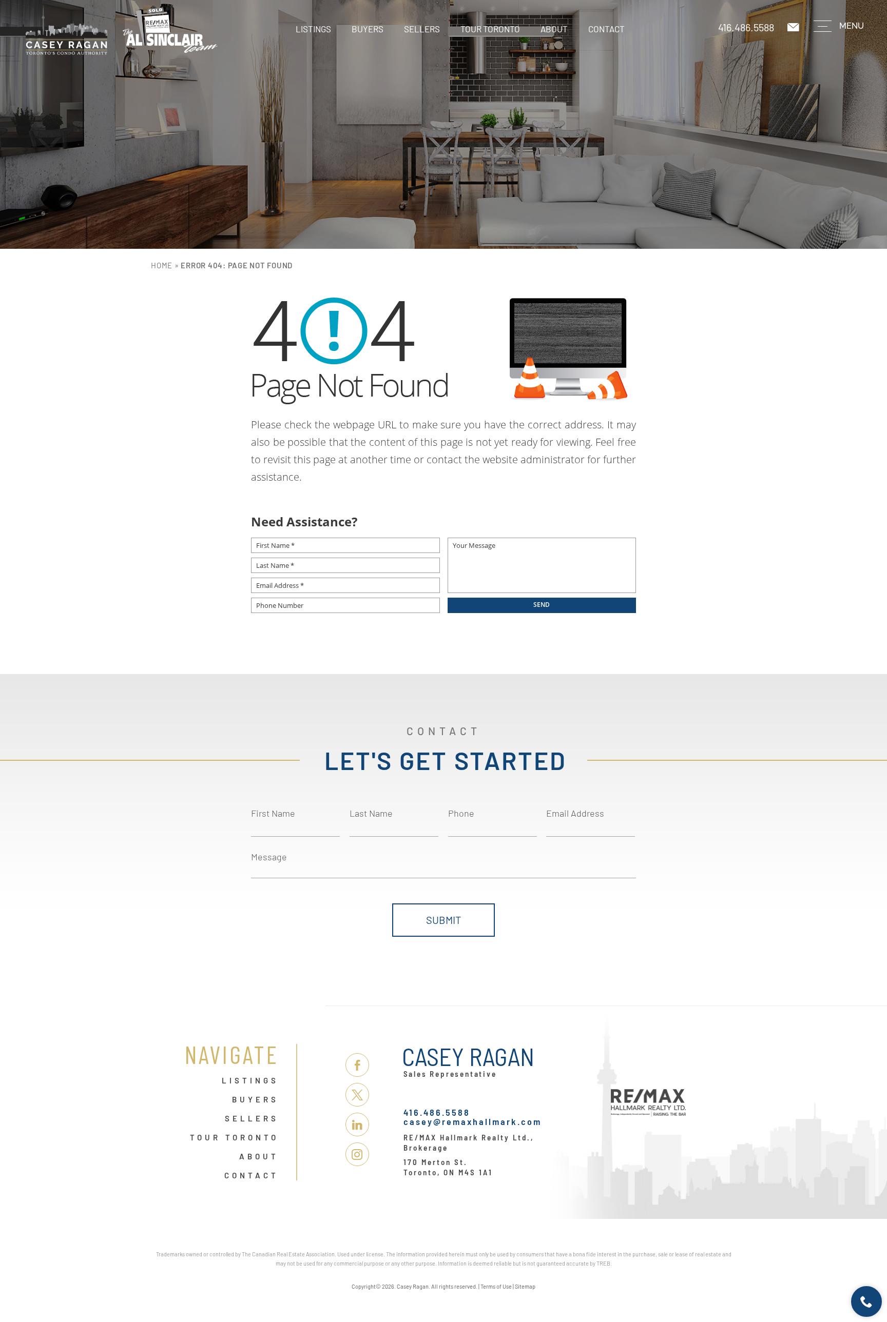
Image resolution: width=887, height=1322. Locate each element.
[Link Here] (122, 30)
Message (269, 856)
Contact (606, 29)
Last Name (371, 813)
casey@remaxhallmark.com (472, 1121)
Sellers (422, 29)
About (554, 29)
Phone (461, 813)
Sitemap (525, 1286)
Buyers (367, 29)
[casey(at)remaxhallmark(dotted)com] (794, 27)
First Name (273, 813)
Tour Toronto (490, 29)
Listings (313, 29)
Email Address (575, 813)
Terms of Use (496, 1286)
